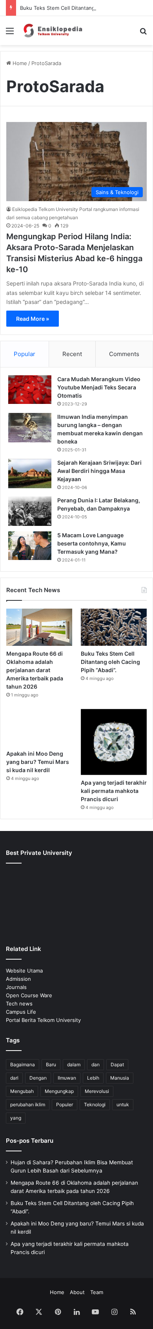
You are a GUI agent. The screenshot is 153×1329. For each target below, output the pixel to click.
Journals (16, 987)
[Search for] (143, 33)
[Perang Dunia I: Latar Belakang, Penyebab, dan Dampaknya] (29, 511)
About (77, 1292)
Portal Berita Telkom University (43, 1020)
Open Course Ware (29, 995)
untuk (123, 1104)
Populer (64, 1104)
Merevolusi (97, 1091)
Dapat (117, 1064)
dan (95, 1064)
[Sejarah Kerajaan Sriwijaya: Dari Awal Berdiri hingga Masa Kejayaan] (29, 473)
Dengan (38, 1078)
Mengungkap (59, 1091)
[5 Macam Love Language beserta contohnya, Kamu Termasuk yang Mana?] (29, 545)
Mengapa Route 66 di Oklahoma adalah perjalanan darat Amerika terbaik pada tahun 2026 (34, 670)
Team (96, 1292)
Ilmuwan (67, 1078)
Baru (51, 1064)
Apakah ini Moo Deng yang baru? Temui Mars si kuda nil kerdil (37, 761)
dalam (73, 1064)
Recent (72, 354)
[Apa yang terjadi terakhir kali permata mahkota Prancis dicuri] (114, 742)
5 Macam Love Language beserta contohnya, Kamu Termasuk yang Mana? (91, 543)
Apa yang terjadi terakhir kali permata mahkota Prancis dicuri (114, 790)
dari (14, 1078)
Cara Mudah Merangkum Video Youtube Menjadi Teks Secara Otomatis (98, 387)
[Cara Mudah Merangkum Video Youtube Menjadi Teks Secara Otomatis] (29, 389)
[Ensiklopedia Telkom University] (51, 31)
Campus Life (21, 1012)
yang (15, 1118)
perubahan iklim (27, 1104)
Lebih (93, 1078)
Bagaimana (22, 1064)
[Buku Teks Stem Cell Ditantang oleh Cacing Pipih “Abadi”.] (114, 627)
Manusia (119, 1078)
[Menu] (10, 33)
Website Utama (24, 970)
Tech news (19, 1003)
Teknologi (95, 1104)
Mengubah (22, 1091)
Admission (18, 979)
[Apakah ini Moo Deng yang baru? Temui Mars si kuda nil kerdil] (39, 727)
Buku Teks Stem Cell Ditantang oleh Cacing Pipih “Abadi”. (110, 661)
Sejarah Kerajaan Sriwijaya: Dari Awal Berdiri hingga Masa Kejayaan (99, 470)
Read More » (32, 318)
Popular (24, 354)
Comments (124, 354)
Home (19, 63)
